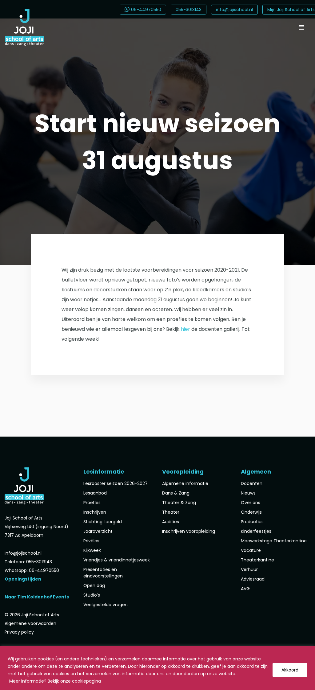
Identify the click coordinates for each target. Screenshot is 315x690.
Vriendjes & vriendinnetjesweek (116, 560)
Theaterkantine (257, 560)
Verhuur (249, 569)
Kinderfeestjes (256, 531)
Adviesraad (253, 579)
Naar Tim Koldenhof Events (37, 597)
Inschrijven (94, 512)
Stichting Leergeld (102, 522)
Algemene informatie (185, 483)
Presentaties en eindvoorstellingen (103, 572)
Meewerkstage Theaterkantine (274, 541)
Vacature (251, 550)
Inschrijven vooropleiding (188, 531)
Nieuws (248, 493)
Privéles (91, 541)
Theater (170, 512)
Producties (252, 522)
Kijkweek (92, 550)
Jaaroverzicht (98, 531)
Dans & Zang (175, 493)
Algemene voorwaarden (30, 623)
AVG (245, 588)
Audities (170, 522)
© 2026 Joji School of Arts (32, 615)
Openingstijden (23, 579)
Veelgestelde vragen (105, 605)
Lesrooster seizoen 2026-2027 (115, 483)
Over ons (250, 502)
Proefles (92, 502)
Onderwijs (251, 512)
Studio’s (91, 595)
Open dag (94, 585)
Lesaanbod (95, 493)
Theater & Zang (179, 502)
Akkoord (289, 670)
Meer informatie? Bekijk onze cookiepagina (55, 681)
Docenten (251, 483)
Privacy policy (19, 632)
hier (185, 329)
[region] (157, 668)
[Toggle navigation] (301, 27)
